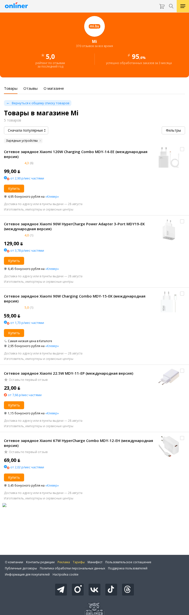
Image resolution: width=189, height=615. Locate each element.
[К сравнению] (182, 149)
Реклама (64, 562)
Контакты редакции (40, 562)
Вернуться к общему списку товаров (40, 103)
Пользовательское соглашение (128, 562)
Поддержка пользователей (127, 568)
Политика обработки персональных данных (72, 568)
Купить (14, 188)
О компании (14, 562)
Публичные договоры (21, 568)
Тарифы (79, 562)
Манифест (95, 562)
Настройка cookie (66, 574)
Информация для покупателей (27, 574)
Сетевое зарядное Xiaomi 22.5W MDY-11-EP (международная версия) (68, 373)
